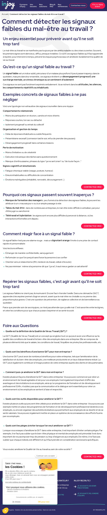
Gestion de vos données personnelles (28, 510)
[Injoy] (8, 6)
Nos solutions (43, 5)
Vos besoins (33, 5)
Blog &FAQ (52, 5)
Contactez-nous (78, 5)
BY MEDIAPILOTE (99, 510)
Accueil (5, 14)
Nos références (63, 5)
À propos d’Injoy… (23, 5)
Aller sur (97, 5)
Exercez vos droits (49, 510)
